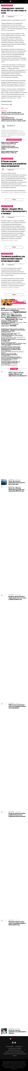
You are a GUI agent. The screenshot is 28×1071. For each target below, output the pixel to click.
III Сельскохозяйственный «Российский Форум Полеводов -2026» (13, 340)
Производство (11, 319)
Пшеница (4, 321)
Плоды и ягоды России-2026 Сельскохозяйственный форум (9, 354)
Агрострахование (21, 308)
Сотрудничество (18, 1046)
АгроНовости (11, 16)
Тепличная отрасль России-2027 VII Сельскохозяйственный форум (10, 362)
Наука (19, 317)
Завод (11, 312)
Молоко (3, 317)
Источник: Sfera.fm (6, 101)
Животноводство (5, 312)
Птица (21, 319)
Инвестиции (10, 314)
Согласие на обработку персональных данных (14, 1052)
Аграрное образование (11, 308)
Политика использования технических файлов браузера (14, 1054)
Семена (24, 322)
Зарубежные (19, 312)
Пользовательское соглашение (14, 1048)
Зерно (3, 314)
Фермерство (15, 323)
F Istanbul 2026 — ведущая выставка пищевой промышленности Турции (13, 330)
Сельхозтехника (19, 322)
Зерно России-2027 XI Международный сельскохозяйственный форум (11, 358)
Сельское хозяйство (8, 322)
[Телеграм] (15, 1043)
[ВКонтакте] (13, 1043)
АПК (3, 309)
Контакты (15, 1055)
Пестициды (23, 317)
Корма (19, 314)
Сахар (6, 108)
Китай (16, 314)
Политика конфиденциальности (14, 1050)
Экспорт (13, 325)
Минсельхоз (16, 316)
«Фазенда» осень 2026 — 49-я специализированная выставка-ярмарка (12, 335)
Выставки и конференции (10, 310)
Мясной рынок (12, 317)
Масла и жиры (6, 316)
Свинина (15, 321)
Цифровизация (5, 325)
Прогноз (3, 319)
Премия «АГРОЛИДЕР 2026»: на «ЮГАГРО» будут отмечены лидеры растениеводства (13, 344)
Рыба (9, 321)
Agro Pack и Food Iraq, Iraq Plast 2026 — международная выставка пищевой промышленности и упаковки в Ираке (11, 348)
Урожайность (6, 324)
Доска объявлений (9, 1046)
